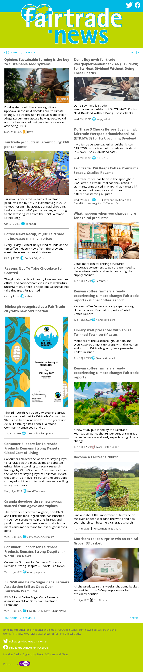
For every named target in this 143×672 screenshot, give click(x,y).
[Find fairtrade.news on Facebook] (138, 6)
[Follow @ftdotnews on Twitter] (130, 6)
